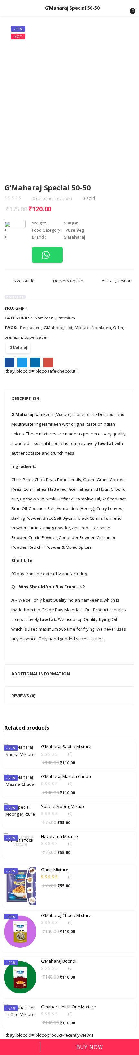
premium (13, 337)
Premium (66, 318)
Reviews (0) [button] (23, 696)
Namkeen (44, 318)
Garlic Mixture (54, 869)
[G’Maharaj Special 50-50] (9, 362)
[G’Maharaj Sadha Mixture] (20, 750)
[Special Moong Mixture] (20, 810)
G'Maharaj (18, 347)
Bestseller (30, 327)
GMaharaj (53, 327)
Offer (118, 327)
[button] (129, 8)
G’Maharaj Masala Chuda (66, 776)
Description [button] (25, 398)
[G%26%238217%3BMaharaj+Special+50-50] (22, 362)
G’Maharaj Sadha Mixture (66, 746)
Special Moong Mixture (63, 806)
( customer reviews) (51, 198)
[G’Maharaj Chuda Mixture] (20, 931)
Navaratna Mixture (59, 836)
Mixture (82, 327)
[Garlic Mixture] (20, 885)
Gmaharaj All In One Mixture (68, 1007)
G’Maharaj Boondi (58, 961)
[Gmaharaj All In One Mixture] (20, 1010)
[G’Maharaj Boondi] (20, 977)
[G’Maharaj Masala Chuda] (20, 780)
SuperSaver (36, 337)
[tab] (69, 398)
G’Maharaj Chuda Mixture (66, 915)
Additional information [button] (40, 674)
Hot (69, 327)
